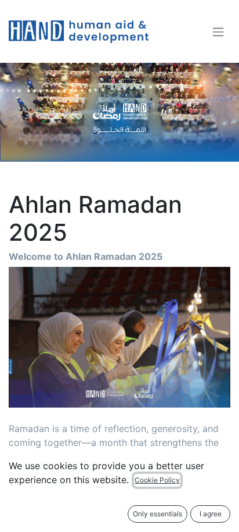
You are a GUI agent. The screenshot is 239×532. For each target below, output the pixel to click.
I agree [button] (211, 513)
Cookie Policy (157, 480)
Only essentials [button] (157, 513)
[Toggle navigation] (218, 31)
